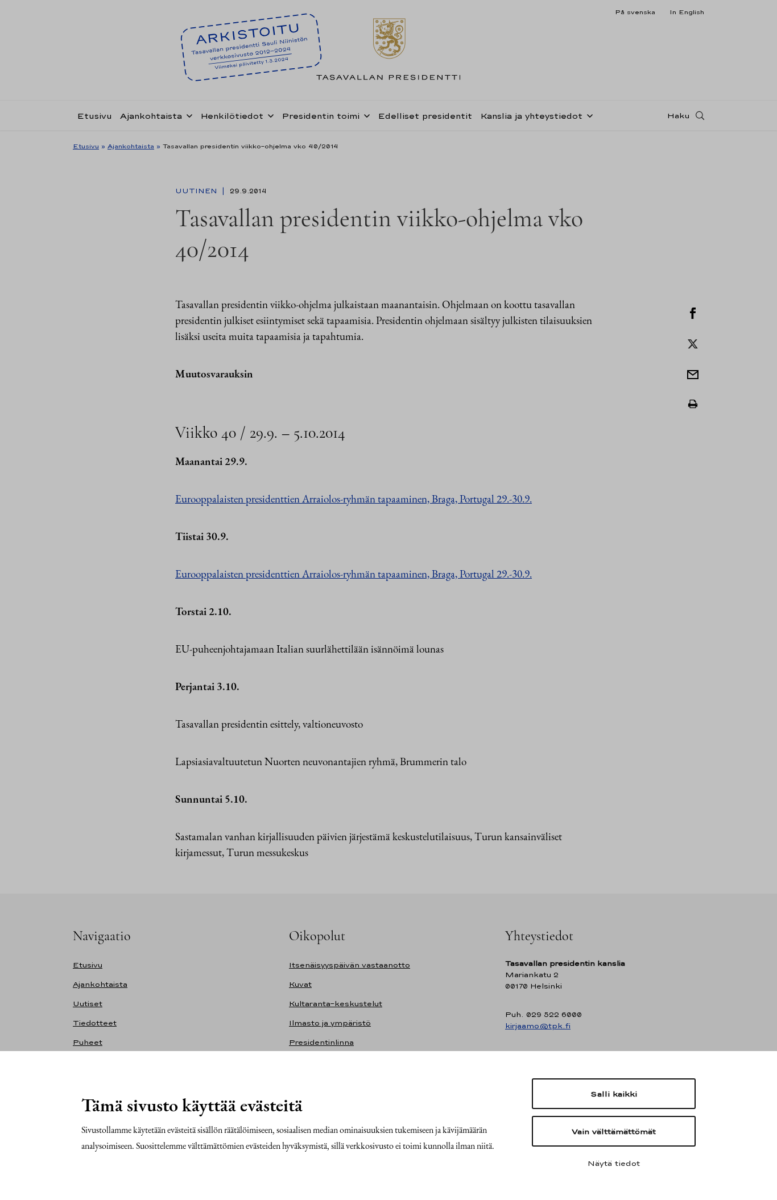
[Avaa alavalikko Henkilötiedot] (268, 115)
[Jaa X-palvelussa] (693, 342)
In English (686, 12)
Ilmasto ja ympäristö (330, 1023)
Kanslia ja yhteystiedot (531, 115)
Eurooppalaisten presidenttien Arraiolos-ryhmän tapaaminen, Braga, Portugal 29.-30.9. (353, 499)
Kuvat (300, 984)
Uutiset (87, 1003)
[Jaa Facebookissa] (693, 312)
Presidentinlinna (321, 1042)
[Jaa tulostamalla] (693, 404)
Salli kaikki (613, 1094)
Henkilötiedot (231, 115)
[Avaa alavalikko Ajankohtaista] (187, 115)
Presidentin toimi (320, 115)
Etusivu (94, 115)
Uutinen (197, 191)
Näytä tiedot (614, 1163)
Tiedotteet (95, 1023)
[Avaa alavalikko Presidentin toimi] (364, 115)
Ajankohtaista (151, 115)
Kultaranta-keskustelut (335, 1003)
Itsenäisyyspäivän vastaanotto (349, 965)
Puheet (87, 1042)
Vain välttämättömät (614, 1131)
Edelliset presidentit (425, 115)
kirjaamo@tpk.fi (538, 1026)
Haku (678, 115)
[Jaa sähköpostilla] (693, 373)
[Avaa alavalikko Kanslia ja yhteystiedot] (587, 115)
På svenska (635, 12)
